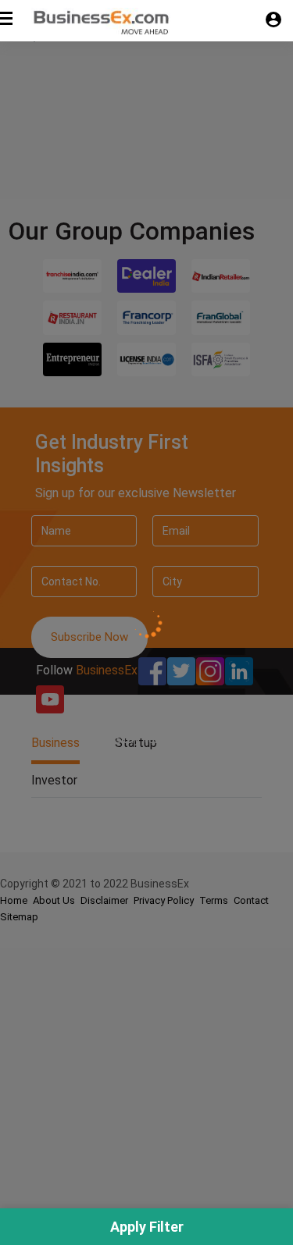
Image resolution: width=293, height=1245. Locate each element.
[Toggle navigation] (11, 25)
